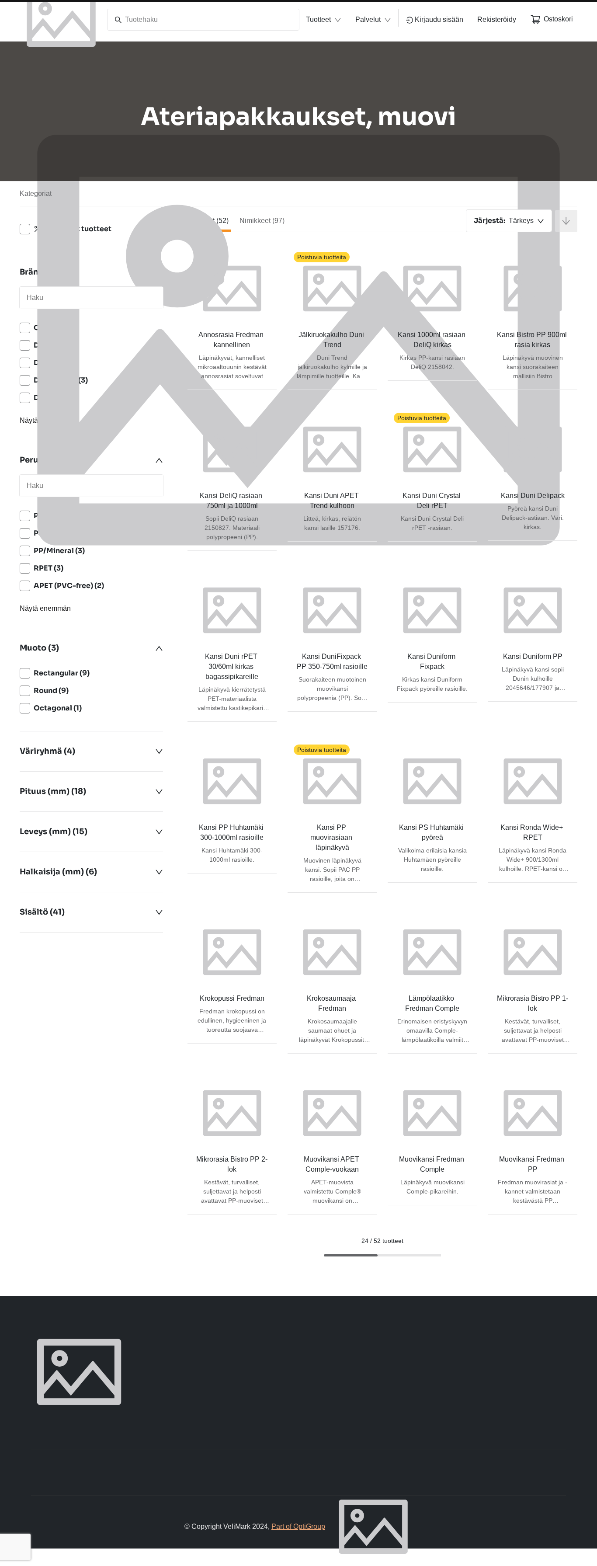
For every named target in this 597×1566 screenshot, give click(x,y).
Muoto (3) (39, 648)
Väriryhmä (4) (47, 751)
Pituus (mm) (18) (53, 791)
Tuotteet (318, 19)
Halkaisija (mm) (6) (58, 872)
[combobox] (509, 221)
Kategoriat (36, 193)
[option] (91, 673)
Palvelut (368, 19)
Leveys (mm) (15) (53, 831)
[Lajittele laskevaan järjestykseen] (566, 221)
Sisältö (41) (42, 912)
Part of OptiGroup (298, 1526)
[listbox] (91, 691)
